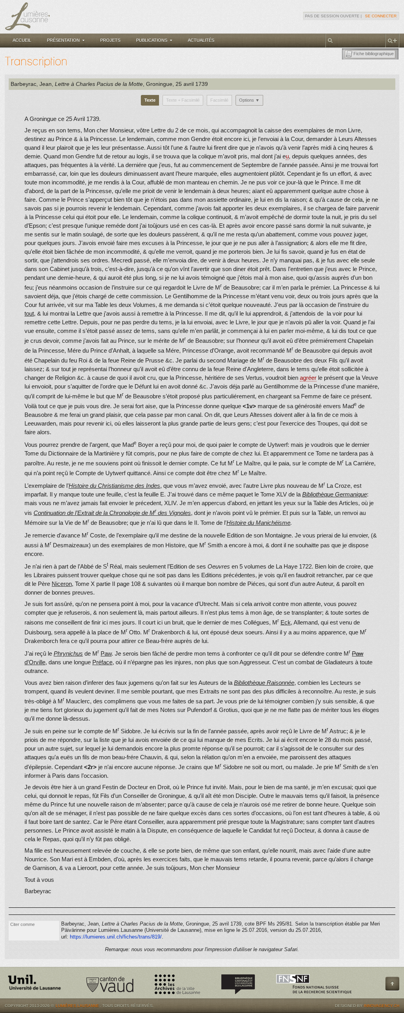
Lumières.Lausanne (77, 1006)
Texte (149, 100)
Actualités (201, 40)
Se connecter (381, 16)
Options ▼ (249, 100)
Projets (110, 40)
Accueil (22, 40)
